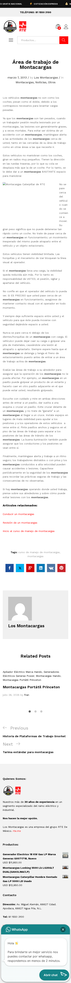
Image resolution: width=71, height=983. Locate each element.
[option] (35, 683)
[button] (63, 929)
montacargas (35, 556)
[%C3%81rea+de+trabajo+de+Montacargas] (20, 568)
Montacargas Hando (48, 675)
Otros (52, 82)
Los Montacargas (46, 77)
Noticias (40, 82)
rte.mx (17, 830)
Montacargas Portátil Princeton (22, 679)
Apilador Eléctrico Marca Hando (22, 671)
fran (26, 694)
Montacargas (25, 82)
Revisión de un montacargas (20, 522)
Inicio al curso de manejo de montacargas (29, 531)
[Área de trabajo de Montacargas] (9, 568)
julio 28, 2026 (11, 694)
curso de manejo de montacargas (39, 552)
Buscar (63, 40)
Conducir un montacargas (18, 514)
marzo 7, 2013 (17, 77)
